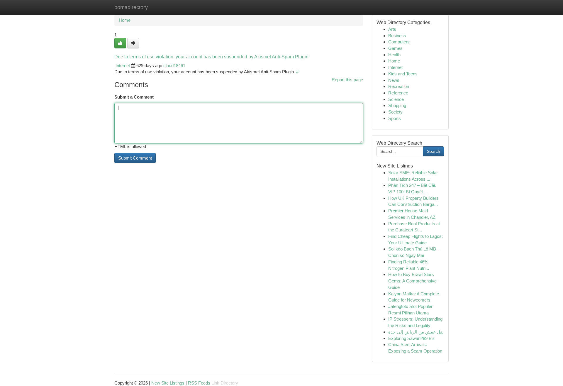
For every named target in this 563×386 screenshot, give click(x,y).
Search (433, 151)
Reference (398, 92)
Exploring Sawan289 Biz (411, 338)
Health (394, 54)
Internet (123, 65)
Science (396, 99)
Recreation (398, 86)
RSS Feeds (199, 382)
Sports (394, 118)
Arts (392, 29)
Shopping (397, 105)
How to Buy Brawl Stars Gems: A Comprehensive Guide (412, 281)
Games (395, 48)
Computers (399, 41)
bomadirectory (131, 7)
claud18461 (174, 65)
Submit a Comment (134, 96)
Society (395, 111)
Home (124, 20)
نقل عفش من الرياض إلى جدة (416, 331)
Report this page (347, 79)
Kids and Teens (403, 73)
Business (397, 35)
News (393, 80)
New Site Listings (167, 382)
